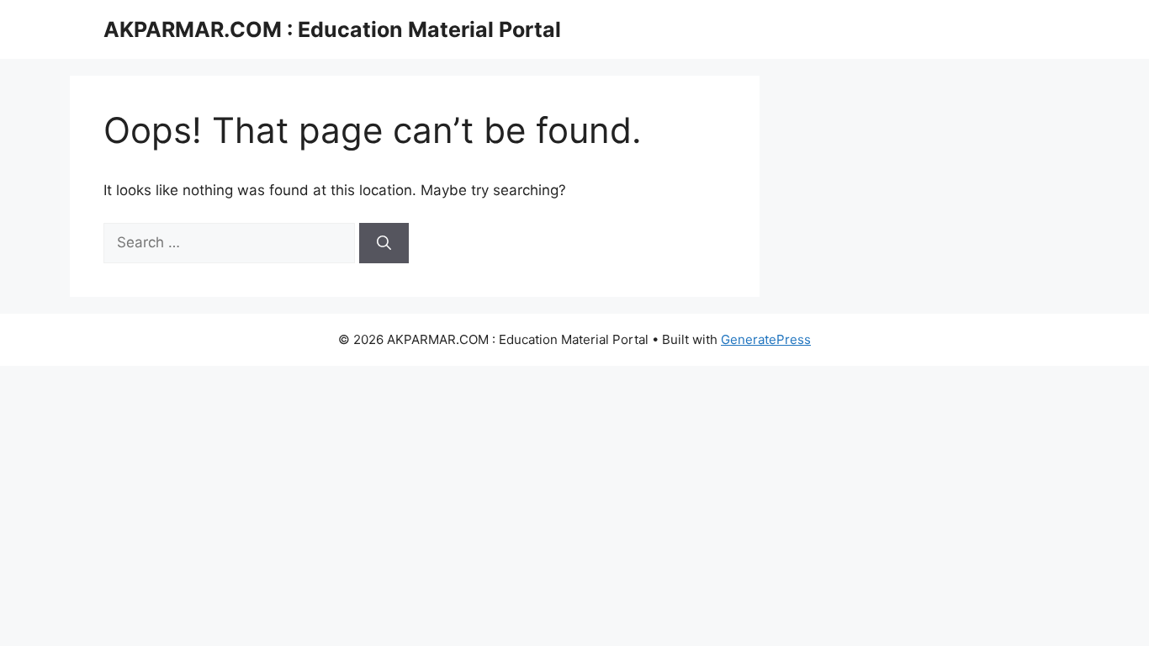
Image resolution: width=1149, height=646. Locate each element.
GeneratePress (766, 339)
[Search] (384, 243)
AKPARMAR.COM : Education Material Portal (332, 29)
